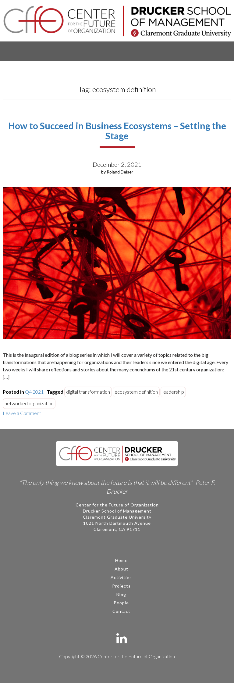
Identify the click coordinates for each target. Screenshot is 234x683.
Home (121, 560)
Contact (121, 611)
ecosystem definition (136, 392)
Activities (121, 577)
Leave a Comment (22, 413)
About (121, 568)
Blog (121, 594)
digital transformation (88, 392)
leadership (173, 392)
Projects (121, 585)
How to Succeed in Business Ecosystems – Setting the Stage (117, 130)
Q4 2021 (34, 392)
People (121, 602)
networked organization (29, 403)
